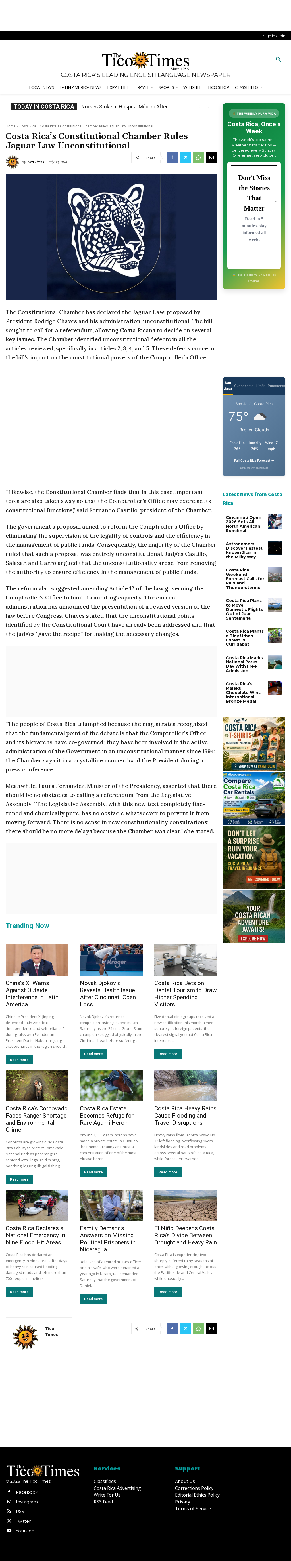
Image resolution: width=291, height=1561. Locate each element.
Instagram (27, 1502)
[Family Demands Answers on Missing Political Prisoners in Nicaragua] (111, 1205)
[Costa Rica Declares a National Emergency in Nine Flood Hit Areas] (37, 1205)
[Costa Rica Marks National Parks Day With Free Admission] (275, 662)
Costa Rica (27, 126)
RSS (20, 1511)
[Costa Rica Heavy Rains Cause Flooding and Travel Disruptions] (185, 1086)
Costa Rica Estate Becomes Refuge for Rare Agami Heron (107, 1115)
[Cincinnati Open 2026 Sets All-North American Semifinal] (275, 521)
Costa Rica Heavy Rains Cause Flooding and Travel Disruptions (185, 1115)
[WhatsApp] (198, 157)
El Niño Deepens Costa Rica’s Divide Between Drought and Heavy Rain (185, 1235)
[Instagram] (9, 1502)
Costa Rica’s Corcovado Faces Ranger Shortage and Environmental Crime (37, 1119)
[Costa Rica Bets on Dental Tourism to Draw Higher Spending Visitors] (185, 960)
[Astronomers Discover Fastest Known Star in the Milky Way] (275, 548)
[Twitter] (185, 157)
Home (11, 126)
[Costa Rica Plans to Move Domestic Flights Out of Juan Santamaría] (275, 605)
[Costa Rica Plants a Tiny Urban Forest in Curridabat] (275, 635)
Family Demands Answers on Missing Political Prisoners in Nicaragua (108, 1239)
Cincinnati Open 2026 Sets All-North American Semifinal (243, 524)
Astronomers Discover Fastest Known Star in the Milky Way (244, 550)
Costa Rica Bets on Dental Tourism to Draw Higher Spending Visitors (185, 994)
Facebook (27, 1492)
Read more (19, 1060)
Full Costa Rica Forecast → (254, 460)
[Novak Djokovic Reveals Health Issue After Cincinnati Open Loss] (111, 960)
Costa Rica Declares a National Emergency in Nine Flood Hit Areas (35, 1235)
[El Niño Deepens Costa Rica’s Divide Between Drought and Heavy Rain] (185, 1205)
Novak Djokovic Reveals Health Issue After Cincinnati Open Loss (108, 994)
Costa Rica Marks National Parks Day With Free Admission (244, 664)
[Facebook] (172, 157)
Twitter (23, 1521)
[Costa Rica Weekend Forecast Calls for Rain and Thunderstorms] (275, 574)
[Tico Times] (14, 162)
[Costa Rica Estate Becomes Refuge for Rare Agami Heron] (111, 1086)
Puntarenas (277, 386)
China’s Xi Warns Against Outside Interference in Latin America (32, 994)
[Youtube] (9, 1531)
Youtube (25, 1530)
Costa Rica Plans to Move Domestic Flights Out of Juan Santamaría (244, 609)
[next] (208, 106)
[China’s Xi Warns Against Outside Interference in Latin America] (37, 960)
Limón (260, 386)
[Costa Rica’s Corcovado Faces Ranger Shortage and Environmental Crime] (37, 1086)
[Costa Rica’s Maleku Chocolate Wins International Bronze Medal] (275, 688)
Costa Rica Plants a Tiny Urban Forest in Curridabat (245, 638)
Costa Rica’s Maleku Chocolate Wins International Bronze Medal (243, 692)
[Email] (211, 157)
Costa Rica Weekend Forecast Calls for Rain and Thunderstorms (245, 578)
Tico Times (35, 161)
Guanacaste (243, 386)
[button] (278, 59)
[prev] (199, 106)
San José (228, 385)
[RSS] (9, 1511)
